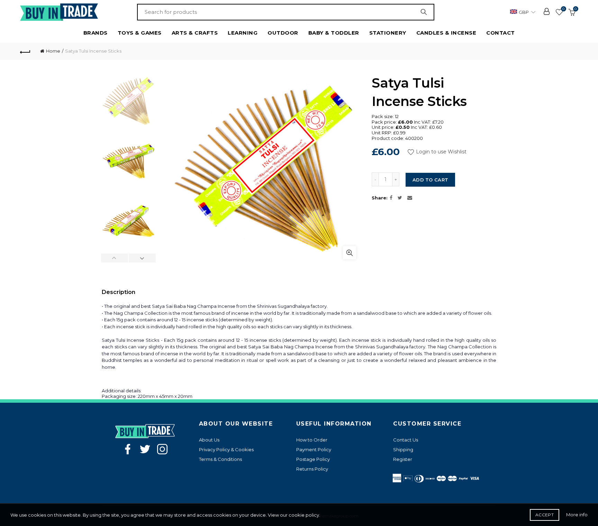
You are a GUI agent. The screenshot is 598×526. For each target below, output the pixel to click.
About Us (209, 440)
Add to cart (430, 179)
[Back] (25, 51)
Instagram (162, 449)
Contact (500, 32)
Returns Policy (312, 469)
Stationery (387, 32)
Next (142, 257)
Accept (544, 514)
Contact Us (405, 440)
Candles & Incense (446, 32)
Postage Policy (313, 459)
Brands (95, 32)
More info (577, 514)
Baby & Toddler (333, 32)
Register (402, 459)
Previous (114, 257)
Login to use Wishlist (440, 152)
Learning (242, 32)
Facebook (128, 449)
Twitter (145, 449)
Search (425, 12)
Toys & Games (140, 32)
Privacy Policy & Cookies (226, 449)
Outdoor (283, 32)
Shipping (403, 449)
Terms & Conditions (220, 459)
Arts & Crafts (195, 32)
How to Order (311, 440)
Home (53, 51)
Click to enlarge (349, 252)
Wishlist (563, 9)
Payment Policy (313, 449)
